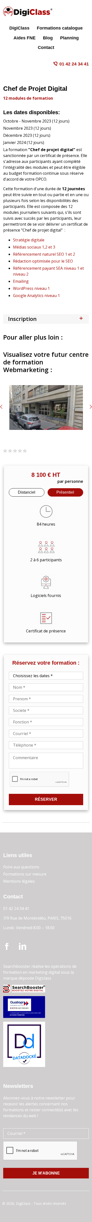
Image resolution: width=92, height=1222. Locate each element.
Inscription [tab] (22, 318)
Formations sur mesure (24, 874)
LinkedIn (22, 947)
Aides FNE (24, 37)
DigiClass (19, 28)
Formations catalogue (60, 28)
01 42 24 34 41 (74, 64)
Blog (48, 37)
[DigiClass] (27, 11)
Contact (46, 47)
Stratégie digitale (28, 240)
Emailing (21, 281)
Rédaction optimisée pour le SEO (43, 261)
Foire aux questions (21, 867)
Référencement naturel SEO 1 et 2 (44, 254)
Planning (69, 37)
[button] (5, 451)
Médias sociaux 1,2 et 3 (34, 247)
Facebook (7, 947)
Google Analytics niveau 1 (37, 295)
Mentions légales (19, 881)
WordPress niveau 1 (32, 288)
